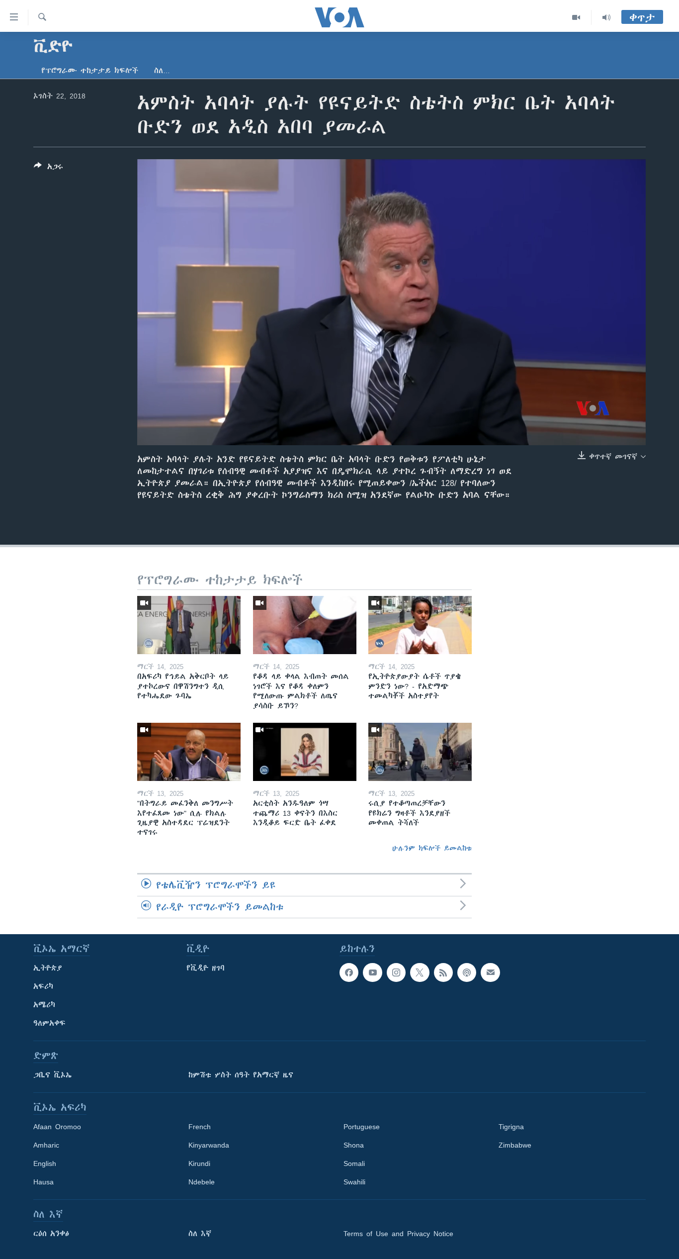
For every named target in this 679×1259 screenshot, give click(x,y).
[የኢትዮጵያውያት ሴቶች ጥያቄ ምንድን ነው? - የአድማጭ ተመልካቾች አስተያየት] (420, 625)
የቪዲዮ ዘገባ (205, 968)
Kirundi (199, 1163)
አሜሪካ (44, 1004)
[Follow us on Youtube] (372, 972)
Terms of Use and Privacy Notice (398, 1233)
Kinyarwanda (208, 1145)
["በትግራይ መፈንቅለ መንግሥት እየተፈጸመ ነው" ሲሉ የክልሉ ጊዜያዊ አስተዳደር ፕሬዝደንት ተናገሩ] (189, 752)
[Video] (576, 17)
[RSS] (443, 972)
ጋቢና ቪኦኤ (52, 1074)
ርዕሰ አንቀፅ (51, 1233)
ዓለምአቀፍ (49, 1023)
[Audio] (606, 17)
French (199, 1126)
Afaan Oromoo (57, 1126)
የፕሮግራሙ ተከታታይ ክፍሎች (89, 70)
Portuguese (361, 1126)
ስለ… (162, 70)
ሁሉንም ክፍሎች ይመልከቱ (432, 848)
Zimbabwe (515, 1145)
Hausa (43, 1181)
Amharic (46, 1145)
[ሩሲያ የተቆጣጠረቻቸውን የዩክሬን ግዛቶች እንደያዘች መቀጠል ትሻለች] (420, 752)
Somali (354, 1163)
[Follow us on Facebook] (349, 972)
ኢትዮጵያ (47, 968)
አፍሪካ (43, 986)
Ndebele (201, 1181)
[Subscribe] (490, 972)
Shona (353, 1145)
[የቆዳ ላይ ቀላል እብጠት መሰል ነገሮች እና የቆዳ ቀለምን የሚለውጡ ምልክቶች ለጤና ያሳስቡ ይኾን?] (304, 625)
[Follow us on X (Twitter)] (419, 972)
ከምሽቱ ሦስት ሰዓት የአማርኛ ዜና (240, 1074)
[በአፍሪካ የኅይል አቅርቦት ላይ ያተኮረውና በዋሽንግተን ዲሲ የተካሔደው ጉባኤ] (189, 625)
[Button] (48, 168)
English (44, 1163)
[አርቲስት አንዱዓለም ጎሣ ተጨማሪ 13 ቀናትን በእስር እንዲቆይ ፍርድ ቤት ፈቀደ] (304, 752)
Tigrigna (511, 1126)
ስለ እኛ (199, 1233)
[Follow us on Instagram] (396, 972)
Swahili (354, 1181)
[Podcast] (466, 972)
